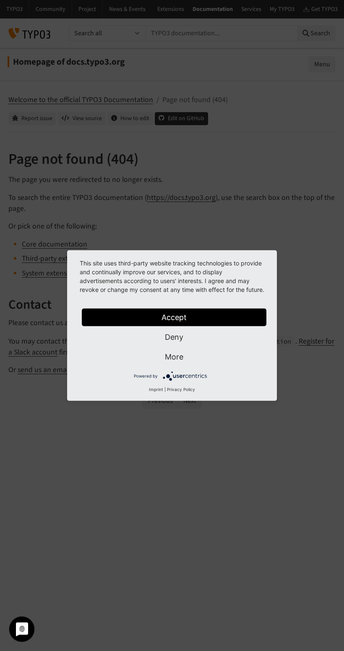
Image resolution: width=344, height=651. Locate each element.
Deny (174, 337)
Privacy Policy (181, 389)
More (174, 356)
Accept (174, 317)
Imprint (156, 389)
